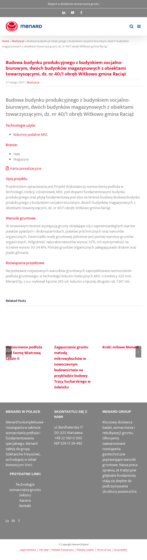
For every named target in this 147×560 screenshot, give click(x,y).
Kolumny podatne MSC (30, 134)
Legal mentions (28, 550)
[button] (8, 352)
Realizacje (18, 41)
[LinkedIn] (7, 520)
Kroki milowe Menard (120, 347)
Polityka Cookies (85, 550)
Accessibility (120, 550)
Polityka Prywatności (62, 550)
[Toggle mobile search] (131, 26)
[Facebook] (19, 520)
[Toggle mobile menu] (139, 26)
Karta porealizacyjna (25, 168)
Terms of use (104, 550)
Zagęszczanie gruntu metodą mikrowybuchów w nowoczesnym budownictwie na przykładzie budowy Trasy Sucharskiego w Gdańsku (72, 367)
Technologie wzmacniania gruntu (25, 487)
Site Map (44, 550)
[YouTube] (13, 520)
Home (5, 41)
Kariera (25, 500)
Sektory (25, 495)
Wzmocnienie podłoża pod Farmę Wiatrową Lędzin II (24, 353)
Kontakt (25, 506)
